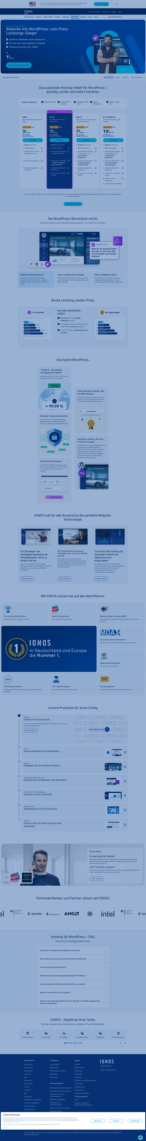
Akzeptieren (15, 1124)
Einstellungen (29, 1119)
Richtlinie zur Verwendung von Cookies (29, 1120)
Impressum (5, 1127)
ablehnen (13, 1122)
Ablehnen (116, 1121)
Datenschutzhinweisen (50, 1120)
